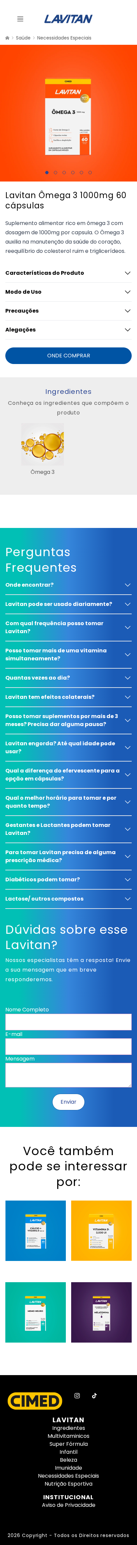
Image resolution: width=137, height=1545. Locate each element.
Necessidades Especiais (64, 38)
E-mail (13, 1034)
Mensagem (20, 1059)
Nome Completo (27, 1009)
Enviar (68, 1102)
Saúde (23, 38)
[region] (68, 449)
